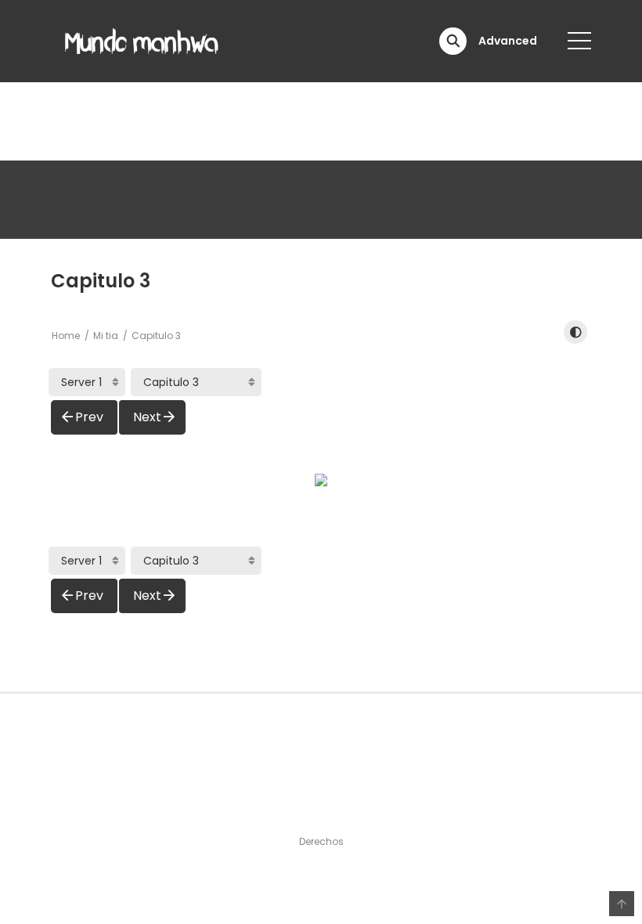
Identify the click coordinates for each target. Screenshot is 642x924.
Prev (89, 417)
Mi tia (105, 335)
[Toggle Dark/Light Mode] (575, 332)
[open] (579, 40)
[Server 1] (87, 382)
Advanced (507, 41)
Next (147, 417)
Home (66, 335)
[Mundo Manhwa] (142, 40)
